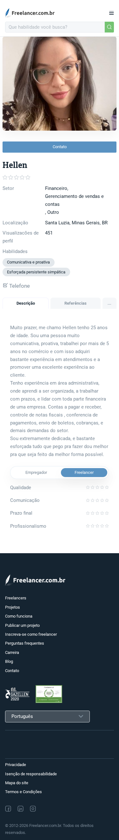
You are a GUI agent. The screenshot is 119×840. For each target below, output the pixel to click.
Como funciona (18, 616)
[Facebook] (8, 808)
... (109, 303)
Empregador (36, 472)
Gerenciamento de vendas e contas (74, 200)
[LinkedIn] (20, 808)
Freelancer (84, 472)
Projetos (12, 607)
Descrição (26, 303)
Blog (9, 661)
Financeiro (56, 188)
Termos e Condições (23, 791)
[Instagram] (32, 808)
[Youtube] (60, 808)
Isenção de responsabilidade (31, 773)
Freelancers (15, 598)
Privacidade (15, 764)
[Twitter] (46, 808)
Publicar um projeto (22, 625)
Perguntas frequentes (24, 643)
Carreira (12, 652)
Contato (60, 146)
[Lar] (31, 13)
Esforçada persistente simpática (36, 272)
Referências (75, 303)
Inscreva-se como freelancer (31, 634)
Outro (53, 212)
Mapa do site (16, 782)
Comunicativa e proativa (28, 262)
